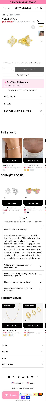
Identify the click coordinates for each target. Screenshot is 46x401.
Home (4, 15)
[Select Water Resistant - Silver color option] (4, 170)
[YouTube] (32, 377)
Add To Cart (12, 160)
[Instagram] (14, 377)
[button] (4, 8)
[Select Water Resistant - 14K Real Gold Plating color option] (25, 170)
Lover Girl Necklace (9, 330)
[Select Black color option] (28, 212)
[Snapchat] (28, 377)
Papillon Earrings (29, 208)
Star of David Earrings (10, 208)
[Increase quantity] (12, 69)
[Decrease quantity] (4, 69)
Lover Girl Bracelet (9, 165)
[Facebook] (9, 377)
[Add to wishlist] (5, 155)
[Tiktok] (18, 377)
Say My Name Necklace (31, 165)
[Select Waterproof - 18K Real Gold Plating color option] (28, 170)
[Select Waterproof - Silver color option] (33, 170)
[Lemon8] (37, 377)
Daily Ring (27, 330)
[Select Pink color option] (25, 212)
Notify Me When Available (23, 91)
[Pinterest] (23, 377)
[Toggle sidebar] (36, 8)
